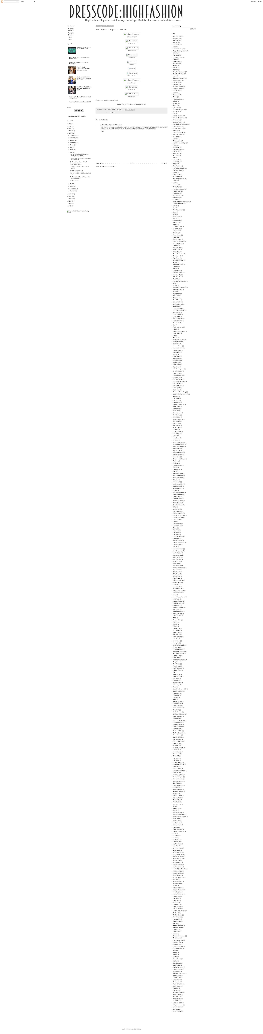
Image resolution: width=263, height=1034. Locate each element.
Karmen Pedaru (177, 346)
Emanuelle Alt (177, 526)
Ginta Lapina (176, 402)
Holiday (175, 65)
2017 (70, 128)
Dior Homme (176, 166)
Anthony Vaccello (178, 501)
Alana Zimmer (177, 235)
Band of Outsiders (178, 691)
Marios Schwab (177, 593)
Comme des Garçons (179, 720)
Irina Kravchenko (178, 551)
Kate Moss (176, 197)
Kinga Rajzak (177, 427)
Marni (174, 595)
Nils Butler (176, 898)
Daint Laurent (177, 728)
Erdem (175, 528)
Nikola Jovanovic (178, 611)
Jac (174, 283)
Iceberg (175, 546)
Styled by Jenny (177, 149)
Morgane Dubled (178, 601)
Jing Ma (175, 810)
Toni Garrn (176, 295)
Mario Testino (177, 153)
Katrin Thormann (177, 829)
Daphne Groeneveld (179, 241)
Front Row (176, 193)
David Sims (176, 390)
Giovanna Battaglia (178, 404)
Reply (102, 131)
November (73, 138)
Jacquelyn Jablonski (179, 339)
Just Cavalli (176, 421)
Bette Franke (176, 377)
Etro (174, 113)
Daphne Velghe (177, 731)
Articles (175, 329)
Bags (174, 47)
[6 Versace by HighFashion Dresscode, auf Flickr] (132, 68)
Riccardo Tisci (177, 620)
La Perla (175, 429)
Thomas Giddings (178, 992)
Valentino (175, 639)
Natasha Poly (177, 220)
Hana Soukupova (178, 785)
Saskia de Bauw (177, 969)
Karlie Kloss (176, 249)
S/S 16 (175, 93)
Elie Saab (176, 155)
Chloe (174, 180)
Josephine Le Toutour (179, 814)
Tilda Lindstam (177, 994)
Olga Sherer (176, 356)
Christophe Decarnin (179, 515)
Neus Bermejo (177, 892)
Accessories (103, 112)
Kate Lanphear (177, 825)
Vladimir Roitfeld (177, 486)
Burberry (175, 40)
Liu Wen (175, 199)
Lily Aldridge (176, 841)
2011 (70, 201)
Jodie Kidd (176, 563)
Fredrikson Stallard (178, 764)
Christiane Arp (177, 275)
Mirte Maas (176, 599)
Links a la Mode (177, 57)
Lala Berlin (176, 835)
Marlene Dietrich (177, 867)
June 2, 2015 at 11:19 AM (115, 124)
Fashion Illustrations (178, 189)
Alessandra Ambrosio (179, 651)
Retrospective (177, 141)
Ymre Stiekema (177, 1007)
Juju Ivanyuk (176, 570)
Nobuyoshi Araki (177, 613)
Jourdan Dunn (177, 247)
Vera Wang (176, 1000)
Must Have (176, 176)
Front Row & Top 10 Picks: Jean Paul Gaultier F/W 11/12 (84, 88)
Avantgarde (176, 680)
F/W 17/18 (176, 159)
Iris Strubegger (177, 553)
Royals (175, 950)
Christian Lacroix (178, 379)
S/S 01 (175, 952)
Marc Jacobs (176, 216)
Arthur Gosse (176, 674)
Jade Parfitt (176, 802)
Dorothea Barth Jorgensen (180, 394)
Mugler (175, 291)
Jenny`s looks (177, 559)
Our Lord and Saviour (179, 459)
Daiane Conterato (178, 726)
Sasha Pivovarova (178, 967)
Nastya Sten (176, 605)
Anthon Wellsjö (177, 670)
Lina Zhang (176, 438)
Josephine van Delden (179, 816)
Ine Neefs (175, 793)
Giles (174, 335)
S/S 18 (175, 157)
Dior (174, 208)
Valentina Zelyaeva (178, 369)
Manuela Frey (177, 862)
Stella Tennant (177, 986)
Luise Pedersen (177, 852)
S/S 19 (175, 624)
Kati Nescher (176, 425)
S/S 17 (175, 139)
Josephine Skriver (178, 419)
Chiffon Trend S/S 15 (75, 164)
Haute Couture (177, 126)
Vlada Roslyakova (178, 484)
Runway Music (177, 256)
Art (174, 672)
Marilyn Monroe (177, 865)
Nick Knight (176, 609)
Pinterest (70, 35)
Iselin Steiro (176, 408)
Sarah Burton (177, 965)
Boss (174, 699)
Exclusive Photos (178, 86)
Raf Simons (176, 931)
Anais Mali (176, 657)
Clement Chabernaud (179, 331)
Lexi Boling (176, 434)
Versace (175, 185)
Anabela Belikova (178, 494)
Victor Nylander (177, 1003)
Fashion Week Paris (178, 310)
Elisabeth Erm (177, 745)
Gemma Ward (177, 768)
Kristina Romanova (178, 831)
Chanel (175, 206)
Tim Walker (176, 996)
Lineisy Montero (177, 848)
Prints (174, 618)
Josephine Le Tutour (179, 567)
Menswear (176, 38)
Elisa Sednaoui (177, 308)
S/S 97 (175, 957)
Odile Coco (176, 904)
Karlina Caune (177, 823)
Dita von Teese (177, 739)
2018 (70, 126)
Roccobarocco (177, 944)
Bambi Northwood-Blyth (179, 689)
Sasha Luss (176, 628)
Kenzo (175, 172)
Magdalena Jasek (178, 858)
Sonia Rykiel (176, 632)
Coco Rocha (176, 718)
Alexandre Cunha (178, 375)
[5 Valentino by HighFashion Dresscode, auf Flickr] (131, 62)
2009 (70, 206)
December (73, 135)
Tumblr (70, 37)
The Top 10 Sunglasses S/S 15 (78, 162)
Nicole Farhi (176, 457)
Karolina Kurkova (178, 348)
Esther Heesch (177, 752)
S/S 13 (175, 53)
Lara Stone (176, 839)
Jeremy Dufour (177, 804)
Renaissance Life (178, 940)
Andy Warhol (176, 662)
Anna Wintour (177, 300)
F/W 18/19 (176, 151)
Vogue (175, 262)
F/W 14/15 (176, 82)
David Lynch (176, 388)
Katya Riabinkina (178, 580)
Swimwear (176, 990)
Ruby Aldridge (177, 360)
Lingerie (175, 440)
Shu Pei (175, 471)
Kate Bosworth (177, 350)
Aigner (175, 490)
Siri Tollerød (176, 630)
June (71, 150)
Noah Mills (176, 902)
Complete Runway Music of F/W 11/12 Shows (84, 48)
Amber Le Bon (177, 655)
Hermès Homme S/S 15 (76, 170)
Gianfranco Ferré (178, 779)
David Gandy (176, 333)
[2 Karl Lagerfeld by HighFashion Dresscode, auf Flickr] (131, 41)
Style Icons (176, 367)
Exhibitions (176, 147)
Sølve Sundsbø (177, 636)
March (72, 186)
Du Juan (175, 396)
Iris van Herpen (177, 555)
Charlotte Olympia (178, 272)
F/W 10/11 (176, 279)
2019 (70, 123)
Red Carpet (176, 107)
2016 (70, 131)
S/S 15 (109, 112)
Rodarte (175, 622)
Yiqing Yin (176, 643)
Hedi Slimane (177, 544)
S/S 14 (175, 67)
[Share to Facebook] (132, 110)
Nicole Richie (177, 896)
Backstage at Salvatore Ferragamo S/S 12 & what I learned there (84, 78)
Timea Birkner (177, 998)
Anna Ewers (176, 664)
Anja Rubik (176, 237)
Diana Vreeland (177, 737)
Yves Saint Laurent (178, 178)
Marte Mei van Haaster (179, 869)
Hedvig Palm (176, 787)
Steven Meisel (177, 293)
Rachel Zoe (176, 929)
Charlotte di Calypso (179, 714)
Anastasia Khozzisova (179, 659)
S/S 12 (175, 42)
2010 (70, 203)
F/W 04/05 (176, 756)
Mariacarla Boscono (178, 444)
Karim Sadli (176, 821)
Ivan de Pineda (177, 798)
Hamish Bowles (177, 540)
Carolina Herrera (178, 708)
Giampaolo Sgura (178, 777)
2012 (70, 199)
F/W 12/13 (176, 44)
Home (132, 163)
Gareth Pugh (176, 766)
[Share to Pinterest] (134, 110)
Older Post (164, 163)
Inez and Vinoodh (178, 549)
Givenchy (175, 245)
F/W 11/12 (176, 63)
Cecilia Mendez (177, 712)
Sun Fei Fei (176, 323)
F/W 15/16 (176, 90)
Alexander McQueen (179, 109)
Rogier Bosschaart (178, 946)
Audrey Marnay (177, 676)
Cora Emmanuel (177, 722)
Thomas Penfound (178, 260)
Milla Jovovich (177, 883)
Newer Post (99, 163)
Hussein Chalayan (178, 791)
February (72, 188)
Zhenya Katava (177, 1011)
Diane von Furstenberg (179, 392)
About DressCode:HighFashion (77, 116)
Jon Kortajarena (177, 565)
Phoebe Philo (177, 921)
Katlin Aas (176, 827)
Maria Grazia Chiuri (178, 590)
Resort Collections (178, 254)
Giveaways (176, 538)
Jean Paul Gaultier (178, 74)
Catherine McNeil (178, 513)
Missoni (175, 885)
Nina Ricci (176, 900)
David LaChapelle (178, 733)
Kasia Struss (176, 251)
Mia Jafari (176, 879)
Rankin (175, 934)
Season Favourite (178, 128)
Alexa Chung (176, 298)
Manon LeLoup (177, 588)
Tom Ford (175, 233)
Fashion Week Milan (179, 118)
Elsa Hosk (176, 749)
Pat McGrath (176, 358)
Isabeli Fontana (177, 795)
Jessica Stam (177, 561)
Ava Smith (176, 678)
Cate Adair (176, 710)
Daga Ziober (176, 519)
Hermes (175, 337)
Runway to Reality (178, 203)
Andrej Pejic (176, 496)
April (71, 184)
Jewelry (175, 103)
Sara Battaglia (177, 963)
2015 (70, 133)
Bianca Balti (176, 270)
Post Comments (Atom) (109, 166)
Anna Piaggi (176, 666)
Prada (174, 145)
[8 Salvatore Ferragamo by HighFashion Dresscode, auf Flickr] (131, 80)
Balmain (175, 266)
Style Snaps (176, 258)
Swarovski (176, 84)
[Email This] (126, 110)
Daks (174, 521)
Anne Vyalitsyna (177, 668)
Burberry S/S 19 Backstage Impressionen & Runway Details (84, 68)
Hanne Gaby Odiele (178, 542)
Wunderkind (176, 641)
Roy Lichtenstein (177, 948)
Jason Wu (176, 411)
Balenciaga (176, 685)
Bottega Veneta (177, 701)
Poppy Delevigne (178, 925)
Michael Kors (176, 450)
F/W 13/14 (176, 55)
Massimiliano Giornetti (179, 597)
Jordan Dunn (176, 417)
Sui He (175, 224)
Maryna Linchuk (177, 873)
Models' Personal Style (179, 143)
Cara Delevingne (178, 132)
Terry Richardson (178, 477)
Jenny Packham (177, 341)
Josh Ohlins (176, 818)
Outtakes (175, 461)
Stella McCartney (178, 984)
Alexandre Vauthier (178, 492)
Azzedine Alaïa (177, 683)
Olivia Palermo (177, 616)
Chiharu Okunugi (178, 304)
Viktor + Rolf (176, 482)
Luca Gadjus (176, 586)
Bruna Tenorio (177, 706)
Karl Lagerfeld (177, 170)
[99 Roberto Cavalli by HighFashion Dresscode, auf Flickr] (131, 94)
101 (174, 325)
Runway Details (177, 88)
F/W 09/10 (176, 400)
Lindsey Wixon (177, 314)
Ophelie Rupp (177, 908)
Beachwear (176, 695)
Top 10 (175, 105)
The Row (175, 480)
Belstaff (175, 268)
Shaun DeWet (177, 975)
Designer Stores (177, 122)
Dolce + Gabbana (178, 741)
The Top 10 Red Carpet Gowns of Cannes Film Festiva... (79, 154)
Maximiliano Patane (178, 446)
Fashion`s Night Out (178, 168)
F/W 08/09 (176, 532)
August (72, 145)
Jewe (174, 806)
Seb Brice (176, 222)
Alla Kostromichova (178, 653)
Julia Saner (176, 574)
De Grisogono (177, 523)
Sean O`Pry (176, 362)
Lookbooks (176, 162)
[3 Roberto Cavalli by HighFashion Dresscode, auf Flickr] (131, 48)
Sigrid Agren (176, 364)
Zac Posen (176, 1009)
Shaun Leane (177, 977)
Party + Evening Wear (179, 51)
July (71, 147)
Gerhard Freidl (177, 772)
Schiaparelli (176, 971)
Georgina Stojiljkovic (179, 770)
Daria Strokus (177, 383)
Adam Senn (176, 373)
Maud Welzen (177, 875)
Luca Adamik (176, 850)
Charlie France (177, 239)
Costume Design (177, 724)
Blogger (139, 1029)
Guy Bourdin (176, 783)
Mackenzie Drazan (178, 856)
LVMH (174, 833)
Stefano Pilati (177, 982)
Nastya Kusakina (178, 603)
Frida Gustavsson (178, 210)
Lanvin (175, 837)
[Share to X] (130, 110)
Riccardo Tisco (177, 942)
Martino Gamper (177, 871)
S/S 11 (175, 164)
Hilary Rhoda (177, 406)
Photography (176, 191)
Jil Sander (176, 136)
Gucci (174, 212)
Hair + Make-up (177, 134)
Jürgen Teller (176, 576)
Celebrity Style (177, 80)
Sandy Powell (177, 959)
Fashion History (177, 243)
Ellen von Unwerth (178, 747)
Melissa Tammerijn (178, 877)
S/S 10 (175, 467)
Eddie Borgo (176, 743)
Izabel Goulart (177, 557)
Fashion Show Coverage (180, 124)
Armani (175, 130)
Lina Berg (176, 846)
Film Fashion (176, 312)
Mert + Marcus (177, 448)
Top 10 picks (114, 112)
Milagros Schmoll (178, 452)
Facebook (71, 30)
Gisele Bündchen (178, 781)
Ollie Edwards (177, 906)
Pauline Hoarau (177, 915)
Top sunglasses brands (150, 127)
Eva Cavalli (176, 754)
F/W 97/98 (176, 534)
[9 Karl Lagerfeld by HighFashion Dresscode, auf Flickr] (131, 87)
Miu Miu (175, 218)
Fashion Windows (178, 536)
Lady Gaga (176, 584)
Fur (174, 182)
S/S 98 (175, 626)
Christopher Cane (178, 517)
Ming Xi (175, 354)
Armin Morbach (177, 503)
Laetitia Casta (177, 431)
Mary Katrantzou (177, 289)
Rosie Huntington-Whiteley (180, 201)
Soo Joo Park (177, 634)
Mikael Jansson (177, 881)
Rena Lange (176, 938)
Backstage (176, 61)
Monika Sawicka (177, 888)
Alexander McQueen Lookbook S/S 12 (80, 102)
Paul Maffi (176, 913)
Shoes (175, 59)
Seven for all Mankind (179, 973)
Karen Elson (176, 423)
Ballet (174, 687)
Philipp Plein (176, 919)
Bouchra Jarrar (177, 703)
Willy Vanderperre (178, 1005)
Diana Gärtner (177, 735)
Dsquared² (176, 306)
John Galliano (177, 195)
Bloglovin (71, 28)
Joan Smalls (176, 415)
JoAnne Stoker (177, 413)
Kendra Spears (177, 582)
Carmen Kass (177, 511)
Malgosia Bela (177, 860)
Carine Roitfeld (177, 302)
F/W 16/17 (176, 111)
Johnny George (177, 812)
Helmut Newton (177, 789)
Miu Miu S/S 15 (74, 180)
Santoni (175, 961)
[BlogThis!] (128, 110)
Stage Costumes (177, 321)
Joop (174, 214)
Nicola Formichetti (178, 894)
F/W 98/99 (176, 760)
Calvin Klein (176, 509)
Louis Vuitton (176, 316)
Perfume (175, 463)
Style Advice (176, 229)
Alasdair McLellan (178, 649)
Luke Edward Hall (178, 854)
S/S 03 (175, 954)
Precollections (177, 99)
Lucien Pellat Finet (178, 442)
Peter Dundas (177, 917)
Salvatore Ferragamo (179, 72)
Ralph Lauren (177, 174)
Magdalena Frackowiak (179, 287)
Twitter (70, 39)
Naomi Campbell (178, 318)
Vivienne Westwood (178, 78)
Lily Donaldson (177, 844)
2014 (70, 194)
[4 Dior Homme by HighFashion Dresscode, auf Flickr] (131, 55)
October (72, 140)
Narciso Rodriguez (178, 890)
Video (174, 76)
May (71, 152)
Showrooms (176, 469)
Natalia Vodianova (178, 607)
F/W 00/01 (176, 530)
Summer (175, 988)
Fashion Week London (179, 281)
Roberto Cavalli (177, 49)
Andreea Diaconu (178, 327)
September (73, 142)
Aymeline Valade (178, 505)
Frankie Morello (177, 762)
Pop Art (175, 923)
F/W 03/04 (176, 398)
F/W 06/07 (176, 758)
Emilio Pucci (176, 187)
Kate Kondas (176, 578)
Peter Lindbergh (177, 465)
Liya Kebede (176, 352)
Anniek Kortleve (177, 498)
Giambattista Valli (178, 775)
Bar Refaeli (176, 693)
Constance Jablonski (179, 381)
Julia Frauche (177, 572)
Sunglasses (176, 231)
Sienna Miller (177, 980)
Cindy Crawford (177, 716)
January (72, 191)
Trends (175, 69)
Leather (175, 285)
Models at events (178, 116)
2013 (70, 196)
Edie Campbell (177, 277)
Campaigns (176, 95)
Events (175, 97)
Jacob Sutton (176, 800)
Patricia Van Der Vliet (179, 910)
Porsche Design (177, 927)
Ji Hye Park (176, 808)
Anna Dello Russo (178, 264)
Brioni (174, 507)
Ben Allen (175, 697)
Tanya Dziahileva (178, 475)
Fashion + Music (177, 226)
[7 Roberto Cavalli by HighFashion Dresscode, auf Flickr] (131, 73)
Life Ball (175, 436)
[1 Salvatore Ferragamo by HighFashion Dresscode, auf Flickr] (131, 34)
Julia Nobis (176, 344)
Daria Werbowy (177, 385)
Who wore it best (177, 371)
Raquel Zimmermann (179, 936)
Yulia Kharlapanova (178, 645)
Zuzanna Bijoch (177, 488)
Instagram (71, 33)
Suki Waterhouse (178, 473)
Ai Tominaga (176, 647)
